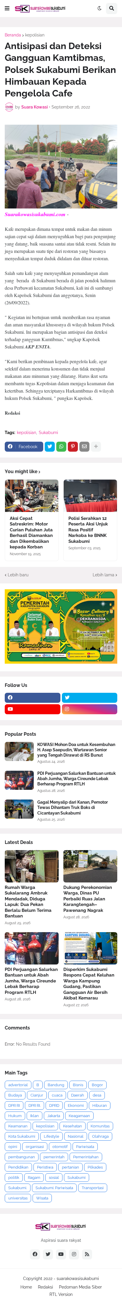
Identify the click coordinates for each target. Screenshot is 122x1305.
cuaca (57, 1095)
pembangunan (21, 1157)
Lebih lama (103, 575)
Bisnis (78, 1085)
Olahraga (100, 1136)
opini (12, 1146)
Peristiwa (45, 1167)
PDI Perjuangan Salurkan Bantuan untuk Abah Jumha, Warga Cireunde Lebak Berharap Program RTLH (76, 778)
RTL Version (61, 1294)
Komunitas (100, 1126)
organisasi (35, 1146)
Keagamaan (79, 1116)
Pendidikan (18, 1167)
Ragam (34, 1177)
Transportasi (93, 1188)
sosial (54, 1177)
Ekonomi (76, 1105)
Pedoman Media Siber (80, 1287)
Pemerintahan (86, 1157)
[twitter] (90, 698)
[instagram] (90, 709)
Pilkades (95, 1167)
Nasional (76, 1136)
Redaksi (45, 1287)
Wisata (42, 1198)
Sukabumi (48, 432)
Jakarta (53, 1116)
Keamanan (18, 1126)
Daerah (77, 1095)
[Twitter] (50, 447)
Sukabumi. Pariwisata (54, 1188)
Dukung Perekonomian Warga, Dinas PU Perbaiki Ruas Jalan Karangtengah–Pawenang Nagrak (87, 899)
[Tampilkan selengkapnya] (96, 447)
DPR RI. (34, 1105)
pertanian (70, 1167)
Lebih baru (18, 575)
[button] (7, 9)
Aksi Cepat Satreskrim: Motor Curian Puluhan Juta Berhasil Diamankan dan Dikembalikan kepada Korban (31, 533)
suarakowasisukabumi (78, 1278)
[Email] (84, 447)
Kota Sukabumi (21, 1136)
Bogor (97, 1085)
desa (97, 1095)
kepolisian (34, 35)
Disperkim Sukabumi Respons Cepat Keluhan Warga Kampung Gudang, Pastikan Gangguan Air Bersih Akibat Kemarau (88, 984)
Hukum (15, 1116)
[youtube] (32, 709)
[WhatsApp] (61, 447)
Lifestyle (51, 1136)
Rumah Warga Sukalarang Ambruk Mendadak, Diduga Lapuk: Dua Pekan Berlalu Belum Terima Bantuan (28, 902)
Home (26, 1287)
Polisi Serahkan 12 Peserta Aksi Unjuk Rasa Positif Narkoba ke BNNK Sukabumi (88, 530)
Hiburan (99, 1105)
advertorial (18, 1085)
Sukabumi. (17, 1188)
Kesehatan (72, 1126)
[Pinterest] (73, 447)
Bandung (56, 1085)
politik (13, 1177)
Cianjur (36, 1095)
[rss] (87, 1254)
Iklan (34, 1116)
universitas (18, 1198)
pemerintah (54, 1157)
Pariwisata (85, 1146)
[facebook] (32, 698)
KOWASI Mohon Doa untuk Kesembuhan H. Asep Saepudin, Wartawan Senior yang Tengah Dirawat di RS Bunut (76, 749)
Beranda (13, 35)
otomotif (60, 1146)
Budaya (15, 1095)
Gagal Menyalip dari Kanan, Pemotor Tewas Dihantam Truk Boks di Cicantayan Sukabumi (72, 807)
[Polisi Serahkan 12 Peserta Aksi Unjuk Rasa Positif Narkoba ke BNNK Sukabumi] (90, 496)
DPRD (54, 1105)
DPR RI (14, 1105)
